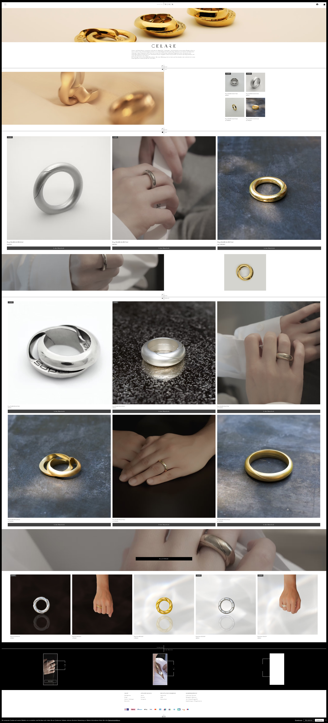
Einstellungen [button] (298, 720)
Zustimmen (319, 720)
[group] (164, 193)
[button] (5, 4)
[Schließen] (326, 720)
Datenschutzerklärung (114, 720)
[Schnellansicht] (234, 107)
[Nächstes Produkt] (320, 604)
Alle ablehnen (308, 720)
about (142, 695)
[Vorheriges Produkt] (8, 604)
